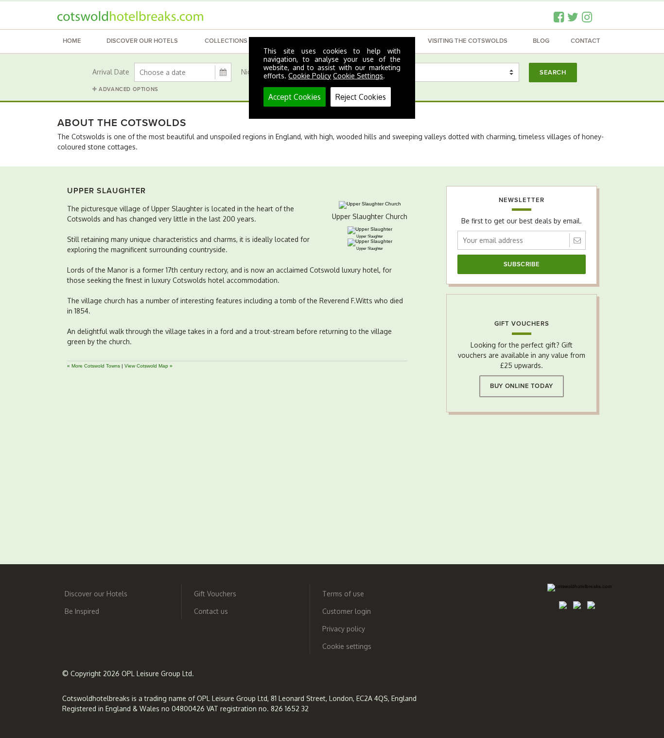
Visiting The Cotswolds (467, 41)
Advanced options (127, 89)
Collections (226, 41)
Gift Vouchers (215, 594)
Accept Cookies (294, 97)
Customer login (346, 611)
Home (72, 41)
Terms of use (343, 594)
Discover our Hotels (142, 41)
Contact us (211, 611)
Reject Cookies (360, 97)
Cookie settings (346, 646)
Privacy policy (343, 629)
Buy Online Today (521, 386)
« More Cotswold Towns (93, 366)
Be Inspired (82, 611)
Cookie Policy (309, 76)
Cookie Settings (358, 76)
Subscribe (522, 264)
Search (553, 72)
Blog (541, 41)
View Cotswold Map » (148, 366)
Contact (585, 41)
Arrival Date (110, 72)
